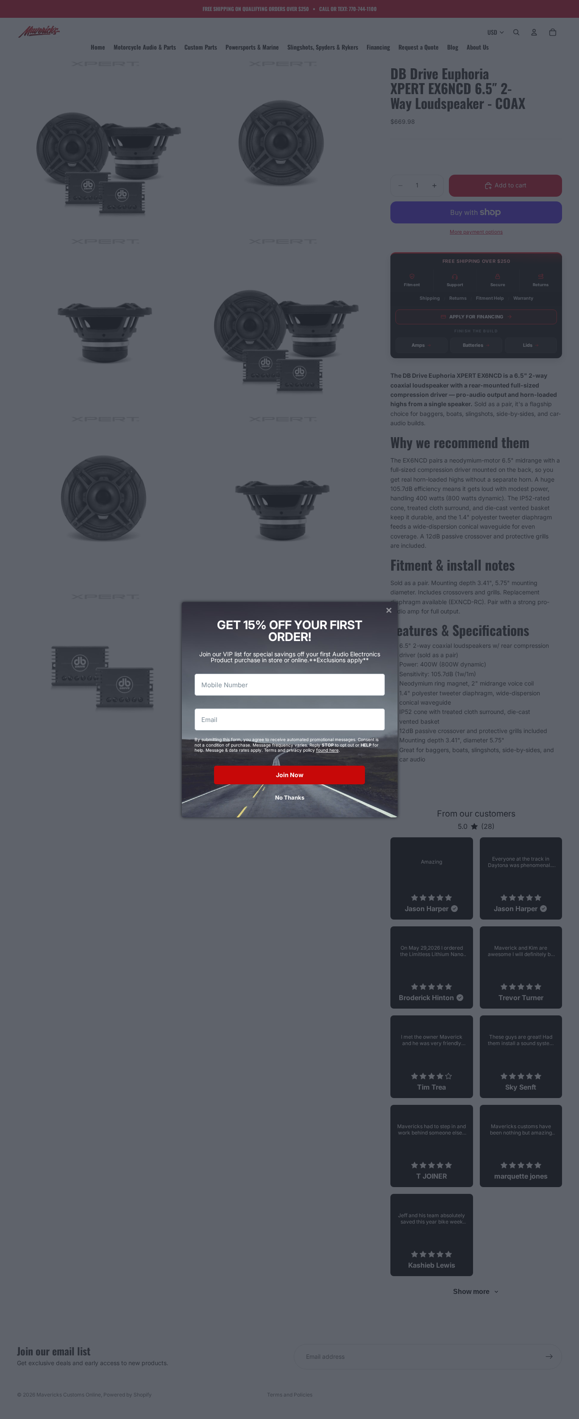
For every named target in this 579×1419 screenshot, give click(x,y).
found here (327, 750)
